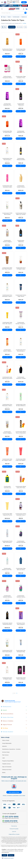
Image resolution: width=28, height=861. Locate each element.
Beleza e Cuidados (8, 721)
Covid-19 (14, 831)
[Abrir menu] (2, 9)
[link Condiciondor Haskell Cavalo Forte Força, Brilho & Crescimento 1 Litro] (7, 615)
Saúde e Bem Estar (8, 717)
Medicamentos (7, 706)
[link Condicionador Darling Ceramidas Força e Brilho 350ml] (21, 506)
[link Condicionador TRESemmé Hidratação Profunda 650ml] (21, 232)
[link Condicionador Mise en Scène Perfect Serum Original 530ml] (7, 123)
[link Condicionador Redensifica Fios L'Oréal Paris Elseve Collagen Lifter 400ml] (7, 96)
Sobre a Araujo (5, 740)
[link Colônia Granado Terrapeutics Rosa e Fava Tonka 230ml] (7, 68)
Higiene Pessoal (7, 724)
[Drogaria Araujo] (14, 9)
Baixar (24, 2)
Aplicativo (4, 746)
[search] (14, 12)
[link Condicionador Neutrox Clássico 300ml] (7, 342)
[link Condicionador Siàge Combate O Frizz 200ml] (21, 68)
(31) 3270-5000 (11, 817)
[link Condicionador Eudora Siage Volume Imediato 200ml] (21, 287)
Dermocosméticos (8, 713)
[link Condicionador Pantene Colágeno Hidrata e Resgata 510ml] (7, 232)
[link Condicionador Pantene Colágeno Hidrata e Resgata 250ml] (7, 424)
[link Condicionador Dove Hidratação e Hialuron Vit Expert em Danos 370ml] (7, 287)
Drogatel (12, 813)
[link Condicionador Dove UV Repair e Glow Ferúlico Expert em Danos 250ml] (21, 260)
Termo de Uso (14, 826)
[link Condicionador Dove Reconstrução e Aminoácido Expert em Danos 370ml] (21, 342)
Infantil (5, 710)
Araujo (4, 16)
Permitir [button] (4, 855)
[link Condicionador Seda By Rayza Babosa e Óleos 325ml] (21, 396)
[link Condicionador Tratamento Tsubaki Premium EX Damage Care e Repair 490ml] (21, 369)
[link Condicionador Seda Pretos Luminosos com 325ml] (21, 670)
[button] (8, 858)
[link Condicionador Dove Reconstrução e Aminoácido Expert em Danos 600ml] (7, 150)
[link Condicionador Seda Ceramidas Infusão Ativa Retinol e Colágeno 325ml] (7, 178)
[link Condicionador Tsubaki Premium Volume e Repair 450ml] (21, 178)
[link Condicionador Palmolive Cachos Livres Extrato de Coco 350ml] (21, 588)
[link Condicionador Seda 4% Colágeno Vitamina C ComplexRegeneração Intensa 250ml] (7, 451)
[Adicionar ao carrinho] (7, 56)
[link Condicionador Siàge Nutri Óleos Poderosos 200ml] (7, 260)
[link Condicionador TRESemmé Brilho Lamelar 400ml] (21, 150)
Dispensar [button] (11, 855)
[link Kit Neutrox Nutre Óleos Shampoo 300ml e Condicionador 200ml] (21, 615)
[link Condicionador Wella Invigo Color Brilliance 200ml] (21, 451)
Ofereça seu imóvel (6, 769)
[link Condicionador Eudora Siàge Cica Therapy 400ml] (21, 205)
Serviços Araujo (5, 752)
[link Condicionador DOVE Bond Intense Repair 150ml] (7, 642)
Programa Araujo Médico (8, 760)
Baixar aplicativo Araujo (14, 792)
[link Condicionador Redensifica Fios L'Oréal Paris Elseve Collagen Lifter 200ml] (21, 123)
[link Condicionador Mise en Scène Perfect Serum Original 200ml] (21, 41)
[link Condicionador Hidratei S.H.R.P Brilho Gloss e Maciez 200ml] (7, 560)
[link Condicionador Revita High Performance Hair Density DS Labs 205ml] (7, 533)
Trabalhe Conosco (6, 763)
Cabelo (9, 16)
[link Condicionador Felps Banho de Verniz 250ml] (21, 560)
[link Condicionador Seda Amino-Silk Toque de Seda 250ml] (7, 314)
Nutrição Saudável (8, 731)
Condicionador (16, 16)
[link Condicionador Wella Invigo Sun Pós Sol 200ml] (7, 506)
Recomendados (12, 27)
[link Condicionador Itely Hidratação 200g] (21, 642)
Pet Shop (5, 728)
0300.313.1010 (10, 821)
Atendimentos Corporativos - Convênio (11, 749)
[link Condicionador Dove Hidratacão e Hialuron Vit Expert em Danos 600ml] (7, 396)
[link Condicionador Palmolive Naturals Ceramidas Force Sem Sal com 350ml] (7, 588)
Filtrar (5, 27)
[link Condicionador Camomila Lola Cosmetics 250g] (7, 478)
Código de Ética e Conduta (14, 834)
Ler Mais (24, 23)
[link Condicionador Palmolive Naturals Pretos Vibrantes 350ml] (21, 533)
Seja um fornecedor (6, 766)
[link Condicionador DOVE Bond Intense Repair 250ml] (7, 205)
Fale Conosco (5, 755)
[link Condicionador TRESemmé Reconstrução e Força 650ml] (21, 96)
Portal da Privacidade (14, 828)
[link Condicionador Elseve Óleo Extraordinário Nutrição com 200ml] (7, 41)
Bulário (3, 772)
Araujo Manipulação (6, 743)
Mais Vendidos (20, 27)
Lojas (3, 757)
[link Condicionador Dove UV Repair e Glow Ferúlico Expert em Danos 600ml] (7, 670)
